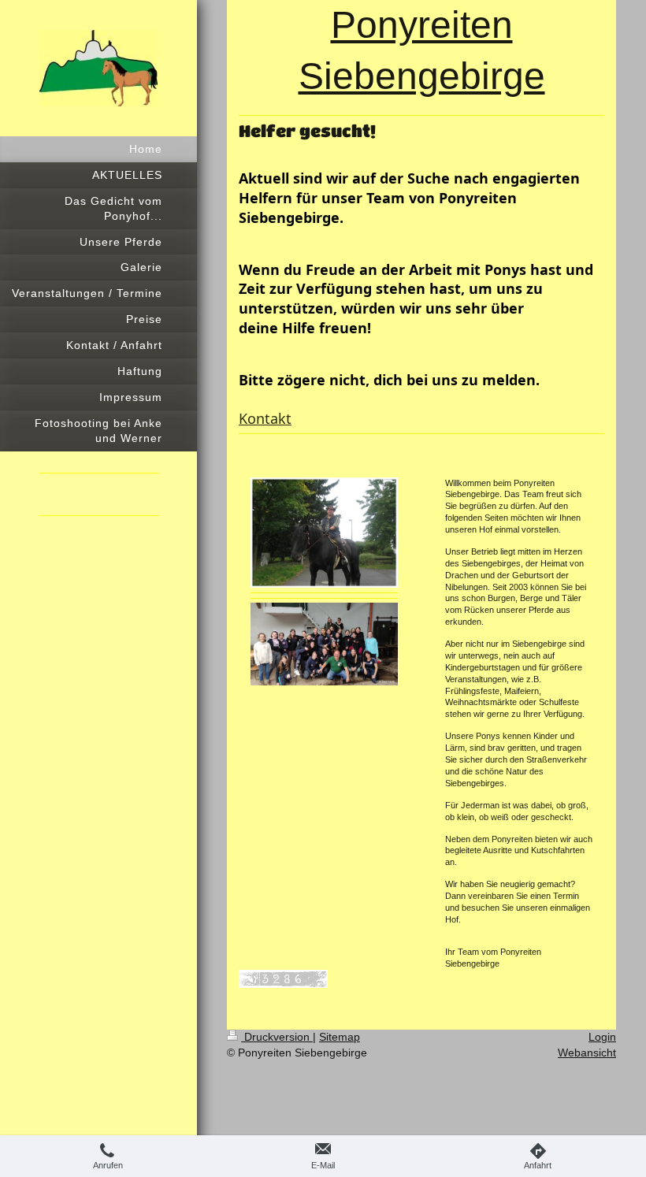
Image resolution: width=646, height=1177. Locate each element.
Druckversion (277, 1036)
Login (602, 1036)
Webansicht (587, 1052)
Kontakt (265, 418)
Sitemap (339, 1036)
